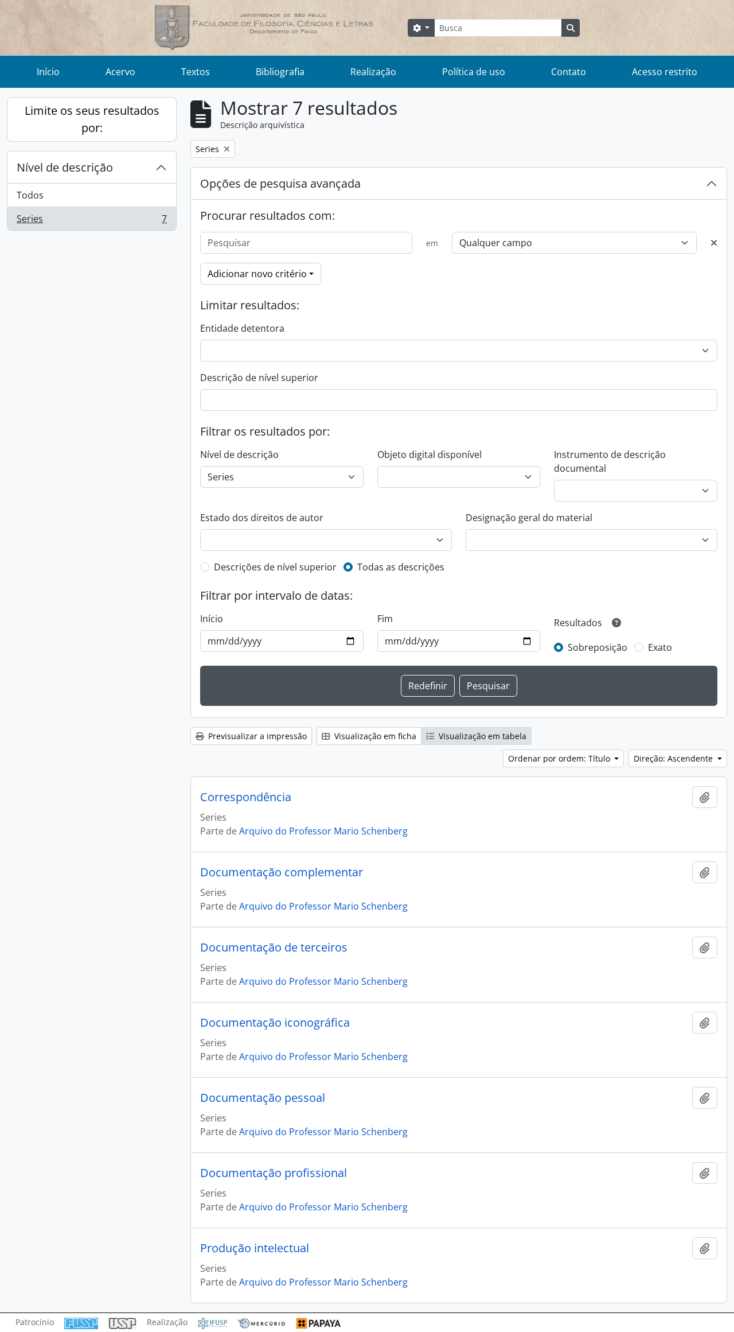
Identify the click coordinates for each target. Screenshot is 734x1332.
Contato (568, 71)
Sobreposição (597, 647)
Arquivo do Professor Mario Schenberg (323, 831)
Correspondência (245, 797)
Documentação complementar (281, 872)
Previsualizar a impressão (256, 736)
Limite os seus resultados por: (92, 119)
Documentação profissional (273, 1173)
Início (48, 71)
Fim (385, 618)
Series (91, 221)
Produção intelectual (254, 1248)
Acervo (120, 71)
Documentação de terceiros (274, 947)
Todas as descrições (400, 567)
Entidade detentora (242, 328)
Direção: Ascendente (674, 758)
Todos (30, 195)
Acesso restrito (664, 71)
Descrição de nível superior (259, 377)
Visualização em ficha (374, 736)
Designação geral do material (529, 517)
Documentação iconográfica (275, 1023)
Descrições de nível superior (275, 567)
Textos (195, 71)
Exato (660, 647)
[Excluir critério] (713, 243)
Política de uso (473, 71)
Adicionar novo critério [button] (257, 273)
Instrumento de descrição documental (610, 461)
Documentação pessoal (262, 1098)
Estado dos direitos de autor (261, 517)
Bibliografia (280, 71)
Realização (373, 71)
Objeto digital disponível (429, 454)
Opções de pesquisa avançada (280, 183)
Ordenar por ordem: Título (560, 758)
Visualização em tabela (481, 736)
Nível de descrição (65, 167)
